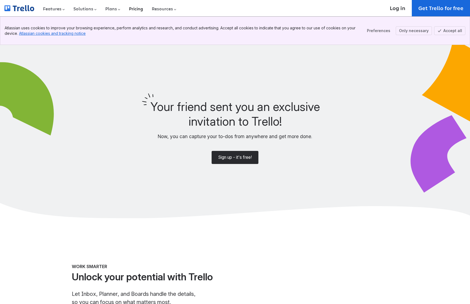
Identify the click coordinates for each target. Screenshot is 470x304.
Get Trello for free (440, 8)
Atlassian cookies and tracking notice (52, 33)
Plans (111, 9)
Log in (397, 8)
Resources (162, 9)
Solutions (83, 9)
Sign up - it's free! (235, 157)
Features (52, 9)
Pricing (136, 9)
